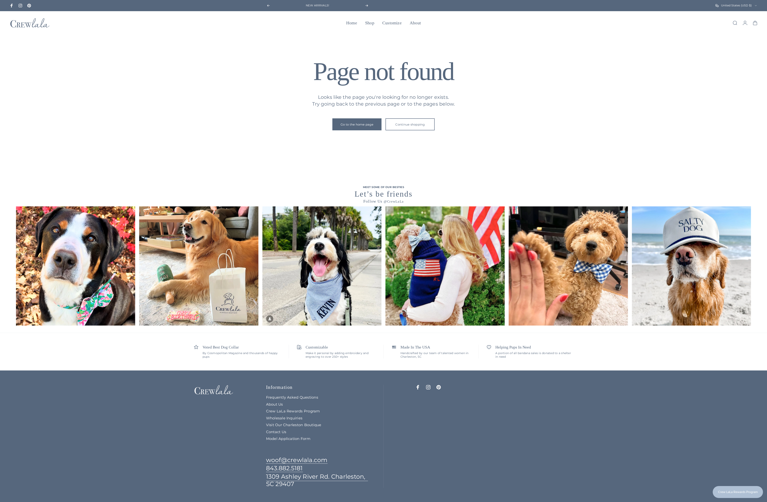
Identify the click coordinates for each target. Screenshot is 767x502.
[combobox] (736, 5)
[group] (75, 266)
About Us (274, 404)
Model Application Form (288, 439)
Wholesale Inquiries (284, 418)
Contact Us (276, 432)
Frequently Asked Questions (292, 397)
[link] (317, 480)
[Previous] (268, 5)
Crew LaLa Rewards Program (293, 411)
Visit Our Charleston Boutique (293, 425)
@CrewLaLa (394, 201)
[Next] (366, 5)
